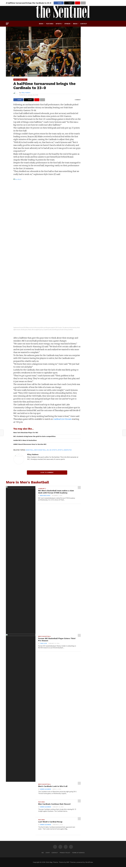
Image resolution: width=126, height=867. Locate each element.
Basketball (30, 450)
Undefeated (67, 450)
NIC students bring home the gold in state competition (34, 436)
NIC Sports (53, 450)
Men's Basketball (40, 450)
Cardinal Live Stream (62, 419)
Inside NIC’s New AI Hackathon (25, 440)
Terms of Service (78, 852)
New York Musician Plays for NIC (25, 432)
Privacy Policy (65, 852)
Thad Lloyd (43, 643)
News (41, 23)
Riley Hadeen (25, 92)
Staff (48, 852)
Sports (59, 23)
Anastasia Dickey (45, 495)
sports (60, 450)
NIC (48, 450)
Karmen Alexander (45, 789)
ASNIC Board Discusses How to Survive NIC (29, 444)
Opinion (67, 23)
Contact (83, 23)
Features (49, 23)
